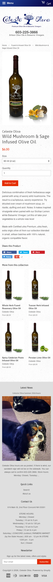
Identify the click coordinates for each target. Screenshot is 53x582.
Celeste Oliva (25, 570)
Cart (48, 4)
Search (26, 489)
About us (27, 493)
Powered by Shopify (41, 570)
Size (4, 156)
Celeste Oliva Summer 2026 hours (26, 393)
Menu (10, 3)
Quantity (6, 168)
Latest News (26, 387)
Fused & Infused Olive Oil (21, 45)
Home (4, 45)
